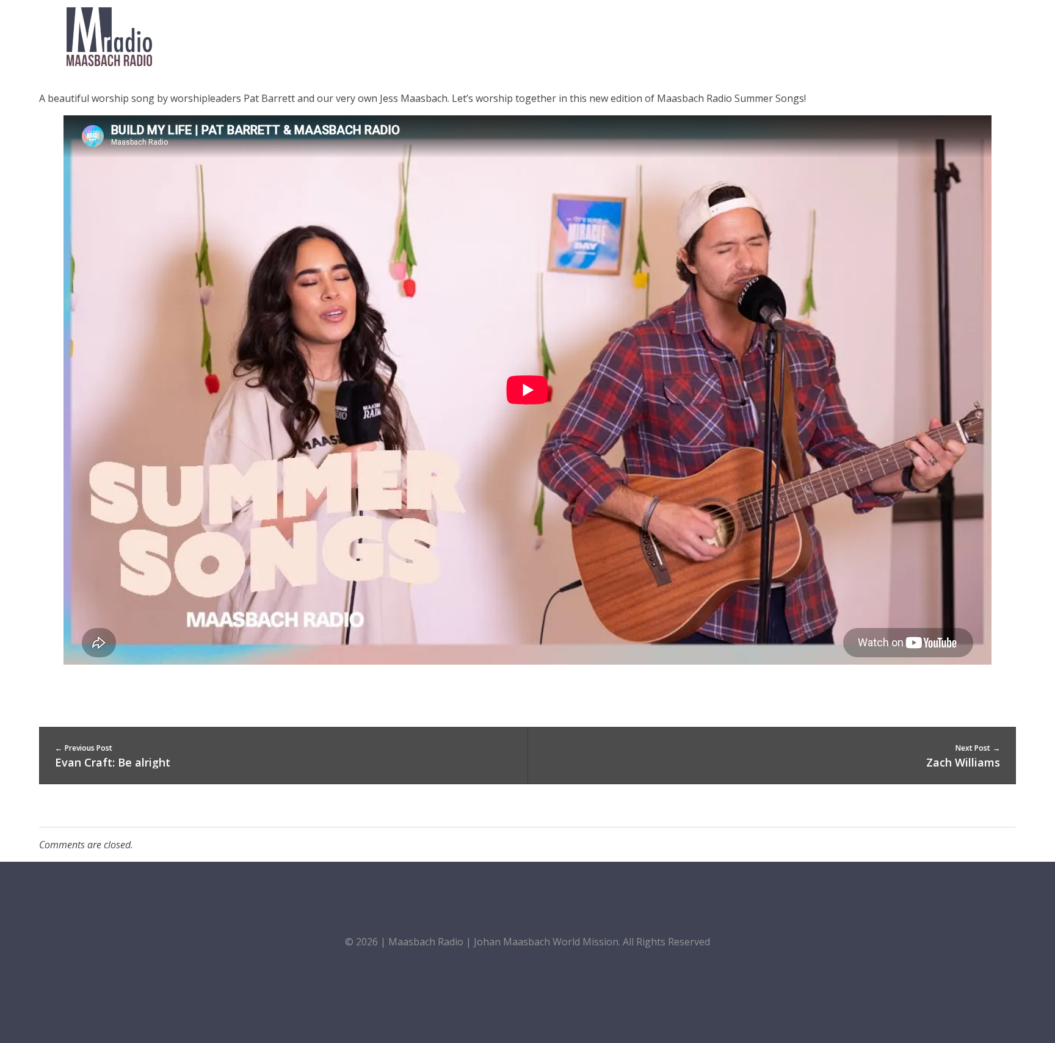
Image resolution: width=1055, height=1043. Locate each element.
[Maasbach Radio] (109, 36)
